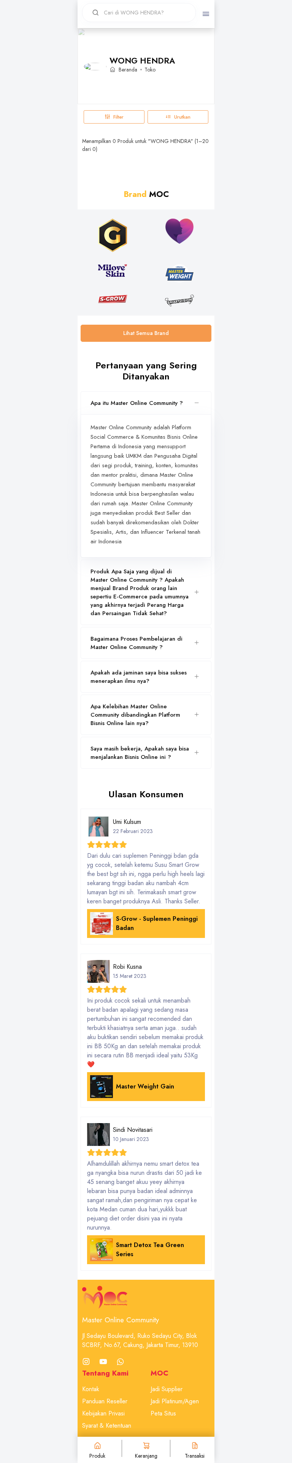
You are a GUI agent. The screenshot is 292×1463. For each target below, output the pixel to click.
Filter (118, 117)
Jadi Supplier (166, 1389)
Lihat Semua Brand (146, 333)
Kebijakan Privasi (103, 1413)
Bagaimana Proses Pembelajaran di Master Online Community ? (136, 643)
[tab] (146, 403)
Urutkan (182, 117)
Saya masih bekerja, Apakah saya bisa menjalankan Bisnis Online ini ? (139, 752)
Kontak (90, 1389)
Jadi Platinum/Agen (175, 1401)
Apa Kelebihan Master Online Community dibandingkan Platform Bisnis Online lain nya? (135, 714)
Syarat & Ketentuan (106, 1425)
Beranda (128, 69)
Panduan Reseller (104, 1401)
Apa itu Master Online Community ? (136, 403)
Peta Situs (163, 1413)
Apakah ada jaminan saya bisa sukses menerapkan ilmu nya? (138, 676)
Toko (150, 69)
